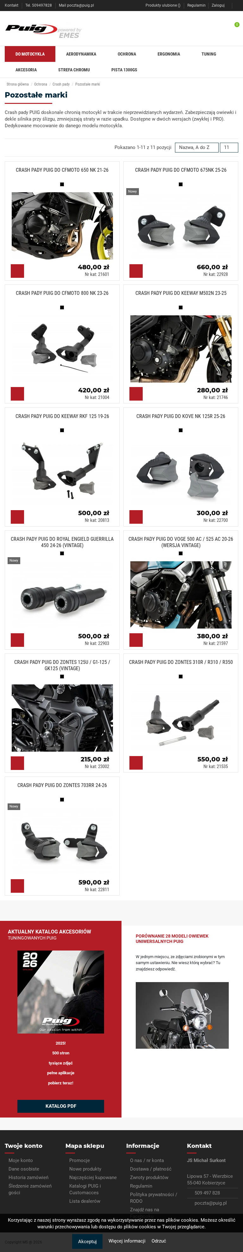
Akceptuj (87, 1241)
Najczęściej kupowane (93, 1177)
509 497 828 (207, 1193)
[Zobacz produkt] (17, 271)
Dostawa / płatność (150, 1169)
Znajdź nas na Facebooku (144, 1213)
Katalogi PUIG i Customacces (85, 1189)
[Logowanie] (236, 5)
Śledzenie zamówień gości (30, 1189)
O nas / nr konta (147, 1160)
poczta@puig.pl (211, 1203)
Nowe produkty (85, 1169)
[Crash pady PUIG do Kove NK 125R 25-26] (183, 469)
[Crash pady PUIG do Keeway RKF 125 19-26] (65, 469)
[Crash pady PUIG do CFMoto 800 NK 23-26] (65, 346)
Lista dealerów (84, 1201)
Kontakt (12, 5)
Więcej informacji (128, 1241)
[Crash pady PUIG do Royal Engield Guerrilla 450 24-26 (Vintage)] (65, 592)
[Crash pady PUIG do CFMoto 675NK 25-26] (183, 223)
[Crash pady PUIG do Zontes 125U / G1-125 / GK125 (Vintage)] (65, 715)
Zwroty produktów (149, 1177)
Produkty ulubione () (163, 5)
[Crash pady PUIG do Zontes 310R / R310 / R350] (183, 715)
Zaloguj (218, 5)
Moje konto (21, 1160)
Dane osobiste (24, 1169)
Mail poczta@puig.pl (76, 5)
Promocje (79, 1160)
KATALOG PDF (61, 1106)
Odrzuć (159, 1241)
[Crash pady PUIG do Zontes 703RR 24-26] (65, 838)
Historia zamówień (28, 1177)
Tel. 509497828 (39, 5)
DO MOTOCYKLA (30, 54)
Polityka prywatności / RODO (153, 1198)
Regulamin (196, 5)
